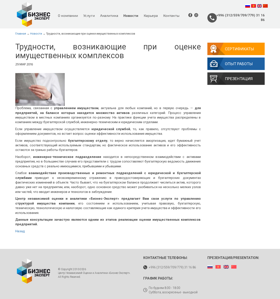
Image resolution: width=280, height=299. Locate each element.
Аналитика (109, 15)
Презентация (239, 78)
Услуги (89, 15)
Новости (130, 15)
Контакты (171, 15)
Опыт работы (239, 63)
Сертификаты (239, 49)
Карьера (151, 15)
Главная (20, 33)
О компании (68, 15)
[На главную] (33, 14)
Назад (20, 231)
